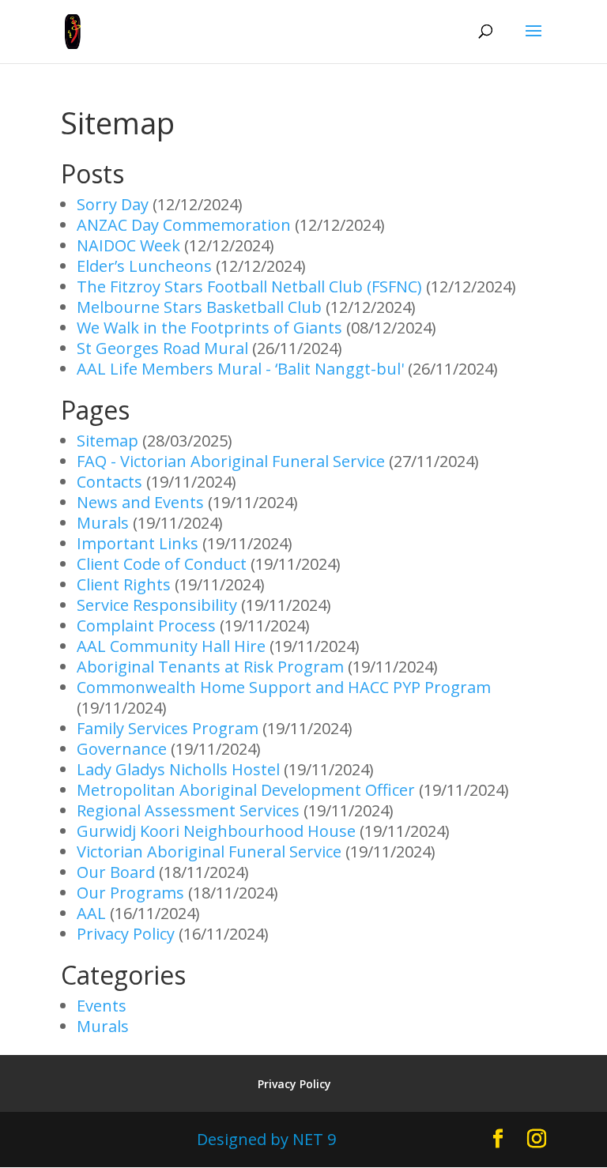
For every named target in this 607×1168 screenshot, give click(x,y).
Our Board (116, 872)
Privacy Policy (126, 933)
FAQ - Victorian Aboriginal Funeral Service (231, 461)
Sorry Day (113, 204)
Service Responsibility (157, 605)
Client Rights (124, 584)
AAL (91, 913)
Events (101, 1005)
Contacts (109, 481)
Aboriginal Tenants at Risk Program (210, 666)
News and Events (140, 502)
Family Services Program (167, 728)
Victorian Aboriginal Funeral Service (209, 851)
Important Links (137, 543)
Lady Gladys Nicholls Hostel (178, 769)
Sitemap (107, 440)
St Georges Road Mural (162, 348)
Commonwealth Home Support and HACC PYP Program (284, 687)
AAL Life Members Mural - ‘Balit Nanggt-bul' (240, 368)
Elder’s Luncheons (144, 266)
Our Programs (130, 892)
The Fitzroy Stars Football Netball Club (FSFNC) (249, 286)
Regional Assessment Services (188, 810)
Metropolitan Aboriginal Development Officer (246, 790)
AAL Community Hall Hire (171, 646)
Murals (103, 522)
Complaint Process (146, 625)
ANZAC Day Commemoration (184, 224)
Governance (122, 748)
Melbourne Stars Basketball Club (199, 307)
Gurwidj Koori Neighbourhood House (216, 831)
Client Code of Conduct (162, 564)
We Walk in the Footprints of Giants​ (209, 327)
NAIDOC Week (128, 245)
